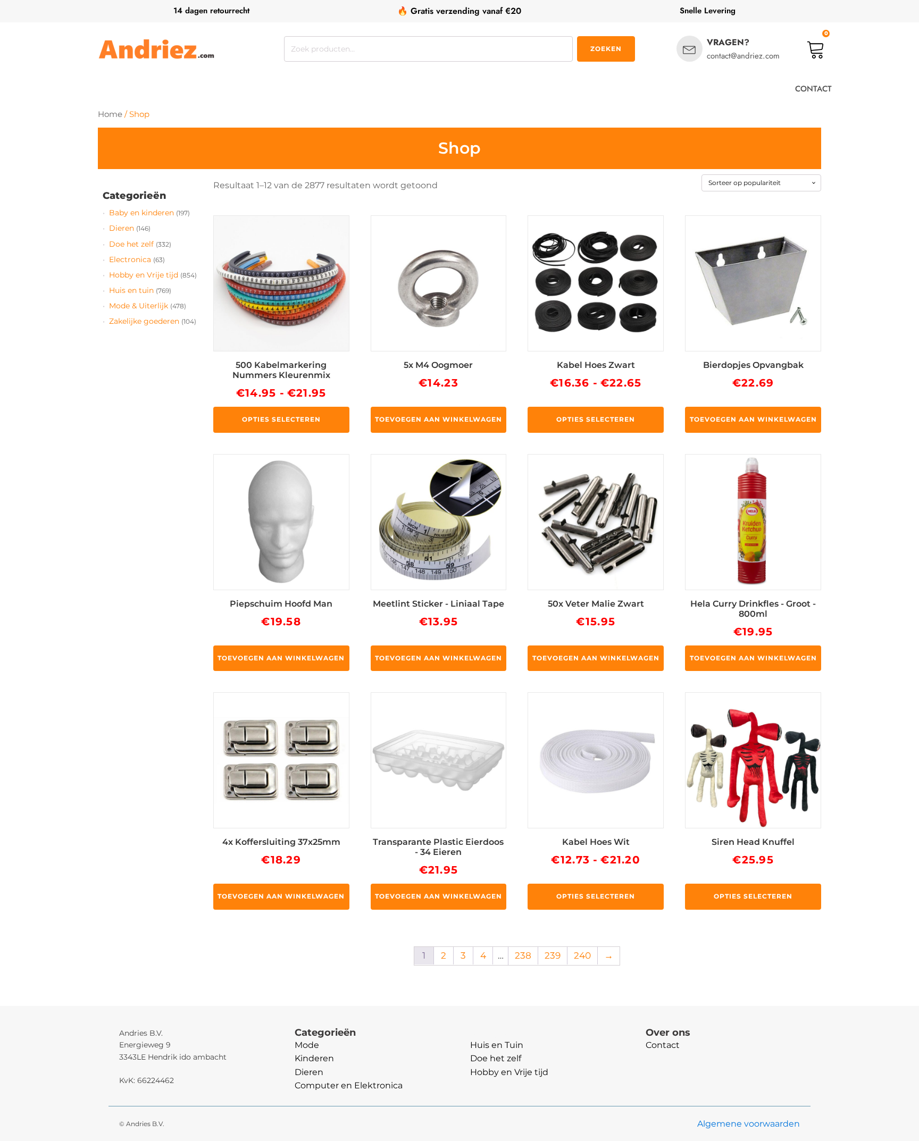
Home (110, 114)
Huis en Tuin (496, 1045)
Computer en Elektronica (349, 1085)
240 (582, 955)
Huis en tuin (131, 290)
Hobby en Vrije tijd (143, 275)
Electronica (130, 259)
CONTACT (813, 89)
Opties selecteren (281, 419)
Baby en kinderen (141, 212)
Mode (307, 1045)
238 (523, 955)
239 (553, 955)
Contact (663, 1045)
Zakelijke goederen (144, 321)
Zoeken (606, 49)
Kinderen (314, 1058)
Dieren (121, 228)
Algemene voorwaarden (748, 1124)
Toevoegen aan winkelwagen (438, 419)
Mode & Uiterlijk (138, 306)
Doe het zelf (131, 244)
